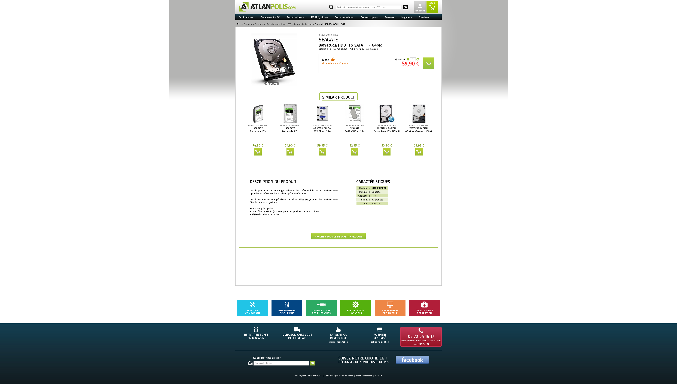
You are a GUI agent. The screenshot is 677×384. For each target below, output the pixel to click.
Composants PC (270, 17)
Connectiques (369, 17)
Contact (378, 375)
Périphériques (295, 17)
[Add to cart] (258, 152)
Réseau (389, 17)
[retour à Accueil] (237, 24)
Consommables (344, 17)
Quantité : (400, 59)
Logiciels (406, 17)
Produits (248, 24)
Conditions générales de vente (339, 375)
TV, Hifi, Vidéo (319, 17)
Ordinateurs (246, 17)
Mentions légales (364, 375)
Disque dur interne (303, 24)
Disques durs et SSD (281, 24)
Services (424, 17)
